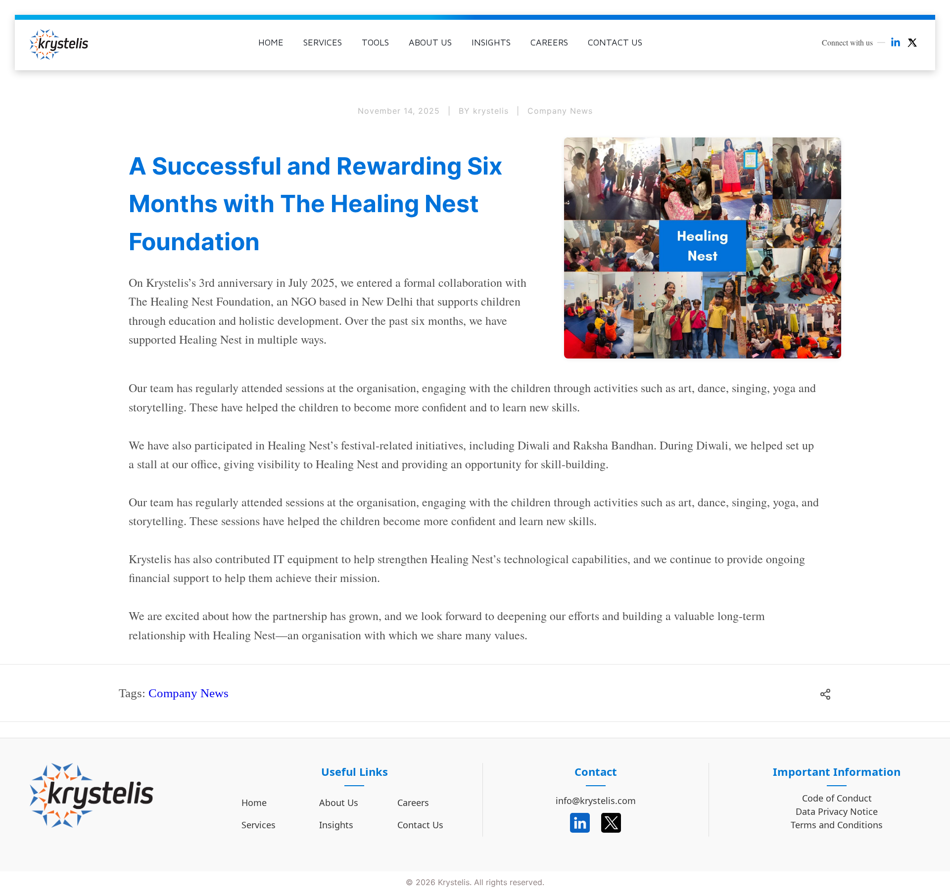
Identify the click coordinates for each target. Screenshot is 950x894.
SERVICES (322, 42)
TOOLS (375, 42)
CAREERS (549, 42)
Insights (336, 825)
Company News (560, 111)
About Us (338, 802)
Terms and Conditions (837, 825)
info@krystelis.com (596, 800)
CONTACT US (615, 42)
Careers (413, 802)
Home (254, 802)
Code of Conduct (837, 799)
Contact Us (420, 825)
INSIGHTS (491, 42)
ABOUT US (430, 42)
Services (258, 825)
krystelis (492, 111)
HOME (271, 42)
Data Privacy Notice (837, 812)
